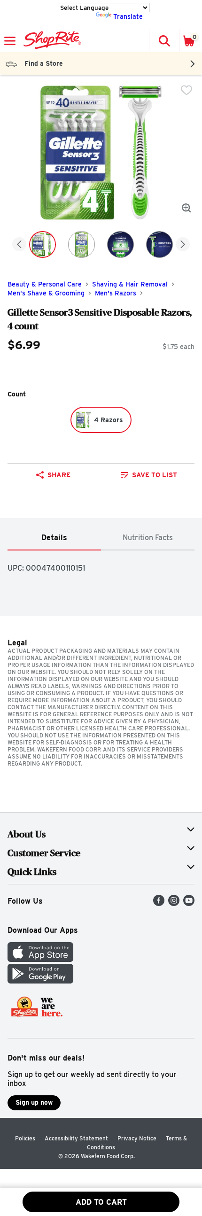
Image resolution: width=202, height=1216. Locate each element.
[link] (149, 474)
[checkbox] (186, 90)
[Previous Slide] (19, 245)
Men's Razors (115, 293)
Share (58, 475)
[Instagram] (173, 903)
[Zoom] (186, 208)
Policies (25, 1138)
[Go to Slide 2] (81, 244)
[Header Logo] (50, 41)
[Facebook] (158, 903)
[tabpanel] (101, 564)
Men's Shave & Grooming (46, 293)
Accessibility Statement (76, 1138)
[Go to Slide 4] (159, 244)
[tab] (54, 538)
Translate (128, 16)
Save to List (154, 475)
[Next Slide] (182, 245)
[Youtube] (188, 903)
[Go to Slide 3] (120, 244)
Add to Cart (101, 1202)
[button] (164, 41)
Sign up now (34, 1102)
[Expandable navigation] (10, 40)
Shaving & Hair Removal (130, 284)
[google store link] (40, 980)
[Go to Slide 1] (42, 244)
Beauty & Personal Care (45, 284)
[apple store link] (40, 959)
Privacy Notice (136, 1138)
